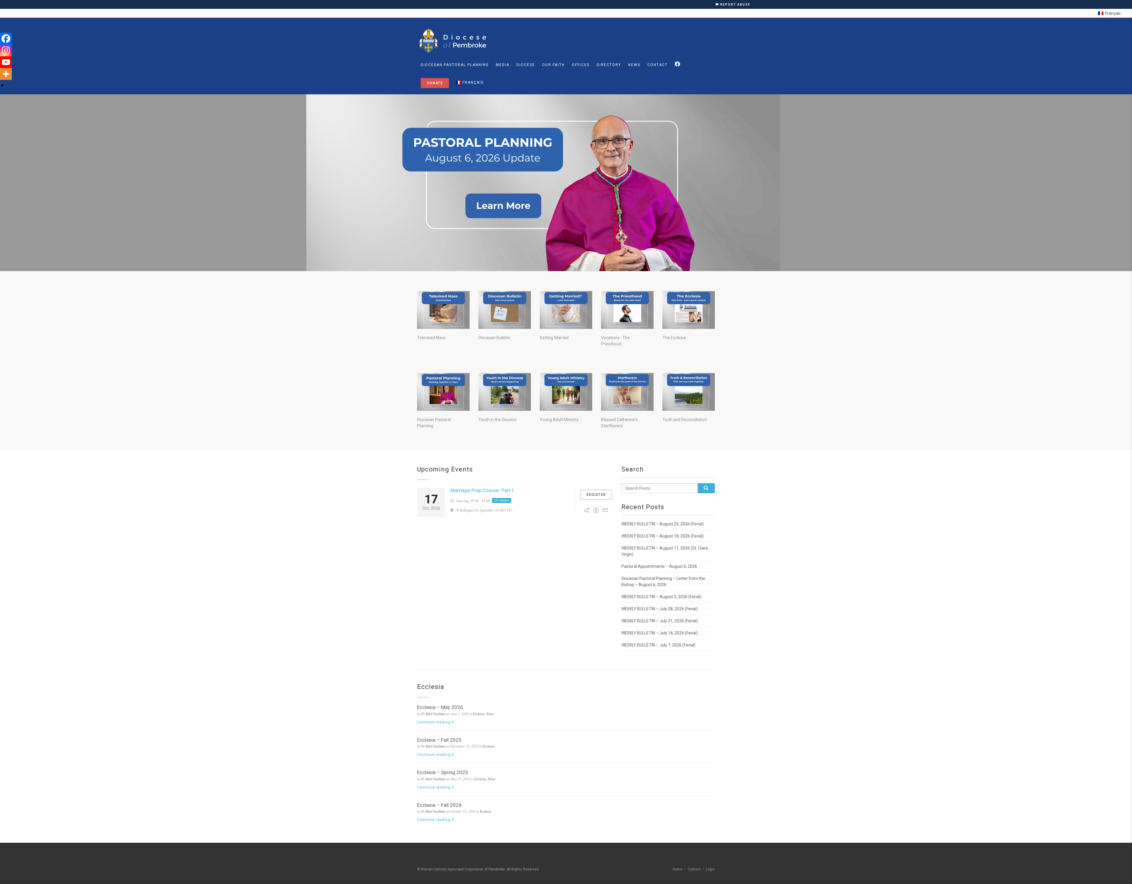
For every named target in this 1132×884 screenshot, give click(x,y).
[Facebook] (6, 38)
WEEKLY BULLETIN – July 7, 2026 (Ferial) (658, 645)
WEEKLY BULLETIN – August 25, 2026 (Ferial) (662, 524)
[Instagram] (6, 50)
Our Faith (553, 65)
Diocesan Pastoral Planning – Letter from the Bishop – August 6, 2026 (663, 581)
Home (677, 869)
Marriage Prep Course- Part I (481, 490)
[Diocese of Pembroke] (453, 41)
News (634, 65)
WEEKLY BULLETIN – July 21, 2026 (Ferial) (659, 621)
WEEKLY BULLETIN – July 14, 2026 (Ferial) (659, 633)
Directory (609, 65)
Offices (581, 65)
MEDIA (502, 65)
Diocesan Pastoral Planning (455, 65)
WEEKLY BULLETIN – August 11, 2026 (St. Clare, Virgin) (665, 551)
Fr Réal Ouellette (433, 714)
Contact (657, 65)
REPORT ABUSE (734, 4)
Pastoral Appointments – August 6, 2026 (659, 566)
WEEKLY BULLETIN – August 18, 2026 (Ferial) (662, 536)
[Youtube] (6, 62)
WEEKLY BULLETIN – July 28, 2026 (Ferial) (659, 608)
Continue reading (434, 722)
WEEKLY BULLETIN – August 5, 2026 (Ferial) (661, 596)
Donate (435, 83)
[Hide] (2, 85)
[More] (6, 74)
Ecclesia (478, 714)
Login (710, 869)
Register (596, 495)
